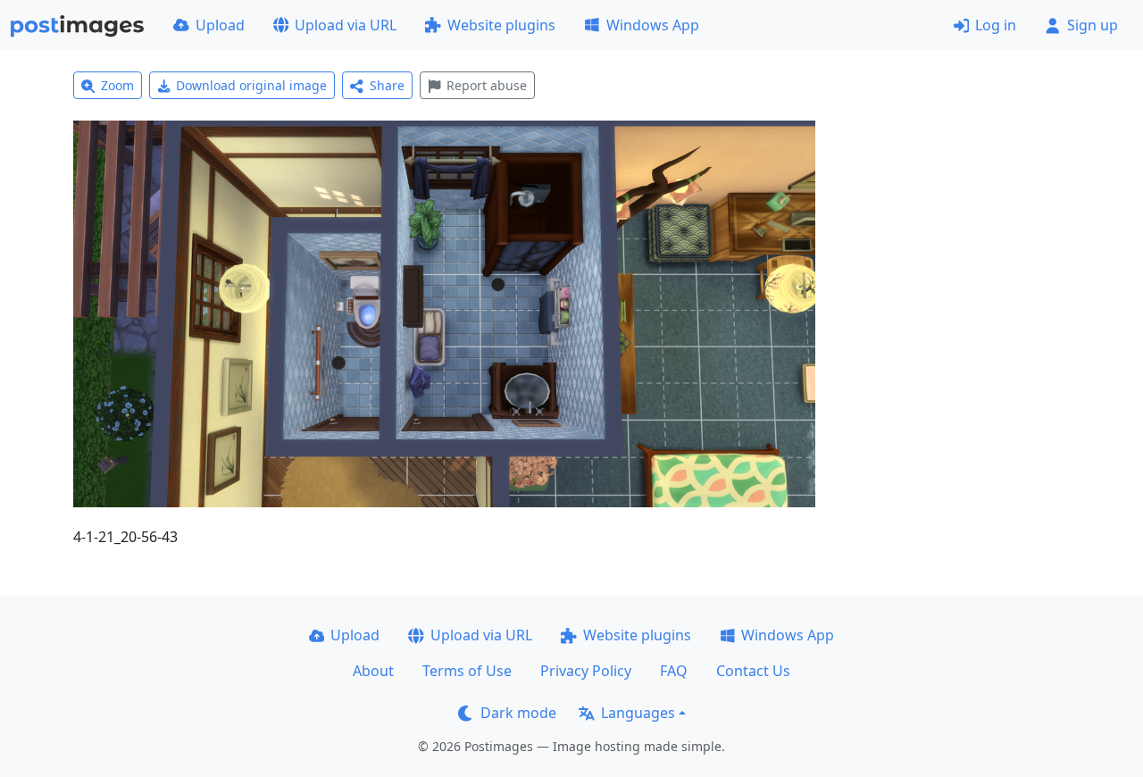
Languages (638, 713)
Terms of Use (467, 671)
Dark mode (518, 713)
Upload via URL (345, 25)
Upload (220, 25)
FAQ (674, 671)
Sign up (1092, 25)
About (373, 671)
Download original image (251, 85)
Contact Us (753, 671)
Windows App (652, 25)
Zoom (117, 85)
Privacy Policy (585, 671)
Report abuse (486, 85)
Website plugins (501, 25)
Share (387, 85)
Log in (995, 25)
